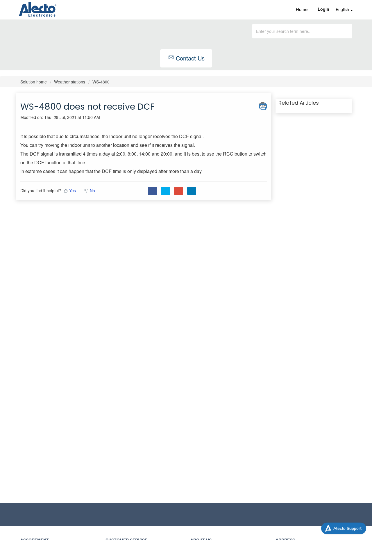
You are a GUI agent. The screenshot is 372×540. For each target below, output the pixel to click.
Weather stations (69, 82)
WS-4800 (101, 82)
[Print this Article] (263, 105)
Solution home (34, 82)
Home (301, 9)
